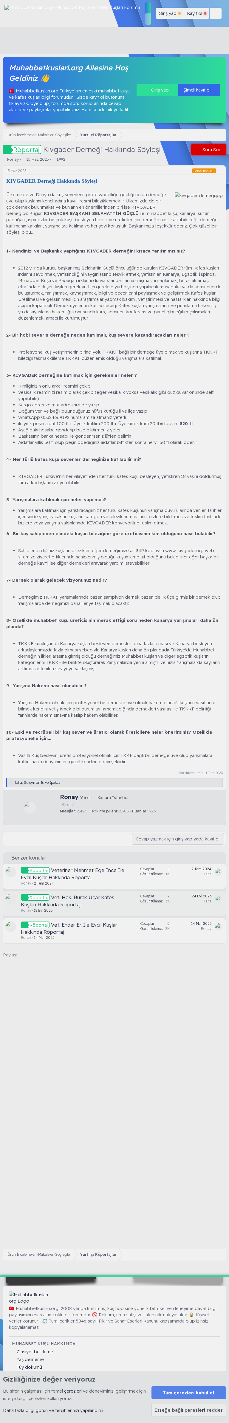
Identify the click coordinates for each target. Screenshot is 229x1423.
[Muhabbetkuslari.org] (30, 1298)
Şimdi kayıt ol (197, 90)
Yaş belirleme (30, 1359)
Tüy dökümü (29, 1367)
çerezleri (73, 1391)
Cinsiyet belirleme (35, 1351)
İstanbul (120, 797)
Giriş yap (159, 90)
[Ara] (216, 13)
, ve (37, 782)
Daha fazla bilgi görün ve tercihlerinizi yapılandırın (53, 1410)
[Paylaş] (221, 171)
